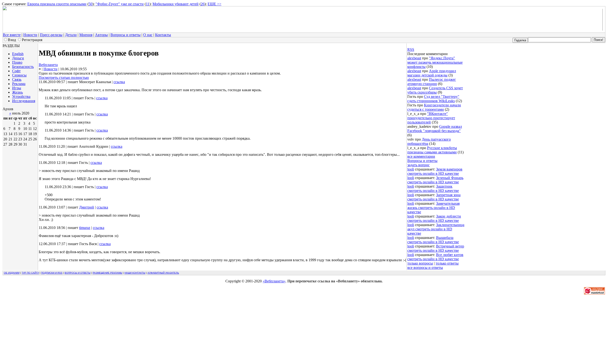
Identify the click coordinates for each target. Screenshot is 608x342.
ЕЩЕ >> (214, 4)
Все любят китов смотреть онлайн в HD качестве (435, 257)
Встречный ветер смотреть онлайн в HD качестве (435, 248)
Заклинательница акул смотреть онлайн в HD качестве (435, 229)
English (18, 54)
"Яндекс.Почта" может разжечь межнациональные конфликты (435, 62)
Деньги (18, 58)
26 (202, 4)
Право (17, 62)
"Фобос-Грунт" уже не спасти (119, 4)
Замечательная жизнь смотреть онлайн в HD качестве (433, 207)
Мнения (85, 35)
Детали (71, 35)
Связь (16, 79)
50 (90, 4)
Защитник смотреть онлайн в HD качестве (433, 188)
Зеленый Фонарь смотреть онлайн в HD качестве (435, 180)
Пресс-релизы (51, 35)
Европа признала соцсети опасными (56, 4)
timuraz (84, 228)
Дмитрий (86, 207)
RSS (410, 50)
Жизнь (17, 92)
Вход (12, 40)
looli (410, 169)
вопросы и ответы (77, 272)
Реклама (18, 84)
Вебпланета (48, 65)
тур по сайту (30, 272)
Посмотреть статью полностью (64, 78)
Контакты (163, 35)
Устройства (21, 97)
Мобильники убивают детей (175, 4)
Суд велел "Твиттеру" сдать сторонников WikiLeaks (433, 99)
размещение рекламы (107, 272)
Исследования (23, 101)
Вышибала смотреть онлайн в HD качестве (433, 240)
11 (147, 4)
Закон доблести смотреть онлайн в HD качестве (434, 218)
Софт (16, 71)
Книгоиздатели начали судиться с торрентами (434, 107)
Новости (30, 35)
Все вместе (12, 35)
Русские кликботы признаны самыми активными (432, 150)
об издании (11, 272)
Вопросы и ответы (125, 35)
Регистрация (32, 40)
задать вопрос (418, 165)
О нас (147, 35)
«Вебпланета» (274, 281)
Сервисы (19, 75)
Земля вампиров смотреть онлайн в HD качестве (434, 171)
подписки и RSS (51, 272)
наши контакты (134, 272)
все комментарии (421, 156)
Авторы (101, 35)
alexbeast (414, 58)
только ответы (447, 263)
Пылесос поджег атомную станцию (431, 81)
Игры (16, 88)
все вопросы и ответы (425, 268)
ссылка (119, 82)
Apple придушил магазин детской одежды (431, 73)
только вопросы (420, 263)
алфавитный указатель (163, 272)
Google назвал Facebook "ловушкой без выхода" (434, 128)
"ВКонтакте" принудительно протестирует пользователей (431, 118)
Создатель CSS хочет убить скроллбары (435, 90)
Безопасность (23, 67)
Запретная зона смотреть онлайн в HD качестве (434, 197)
